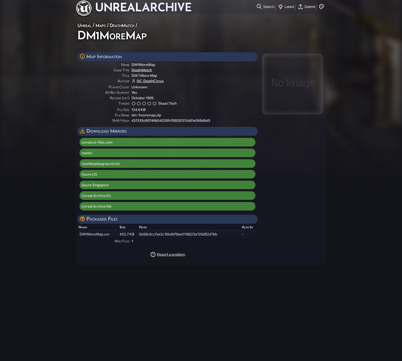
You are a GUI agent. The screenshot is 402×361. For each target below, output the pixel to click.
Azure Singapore (95, 185)
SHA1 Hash (120, 120)
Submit (309, 7)
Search (268, 7)
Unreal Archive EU (96, 195)
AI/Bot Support (117, 92)
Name (125, 64)
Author (123, 81)
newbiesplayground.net (101, 163)
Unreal (84, 25)
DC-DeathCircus (150, 81)
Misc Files (122, 241)
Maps (100, 25)
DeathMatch (122, 25)
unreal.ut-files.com (97, 142)
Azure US (89, 174)
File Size (123, 109)
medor (87, 153)
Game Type (121, 70)
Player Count (119, 87)
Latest (289, 7)
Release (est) (119, 98)
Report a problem (171, 254)
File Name (122, 115)
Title (125, 75)
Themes (124, 103)
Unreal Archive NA (97, 206)
